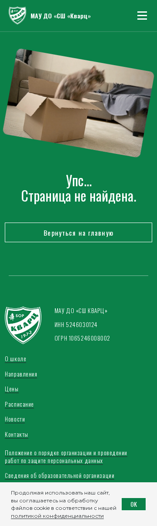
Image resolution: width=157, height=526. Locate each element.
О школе (15, 358)
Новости (15, 419)
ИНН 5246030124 (76, 324)
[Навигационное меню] (142, 15)
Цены (11, 388)
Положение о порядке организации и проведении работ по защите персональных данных (66, 456)
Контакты (16, 434)
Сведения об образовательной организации (59, 475)
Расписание (19, 404)
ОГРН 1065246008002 (82, 338)
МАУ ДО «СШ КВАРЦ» (81, 310)
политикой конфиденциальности (57, 515)
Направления (21, 373)
